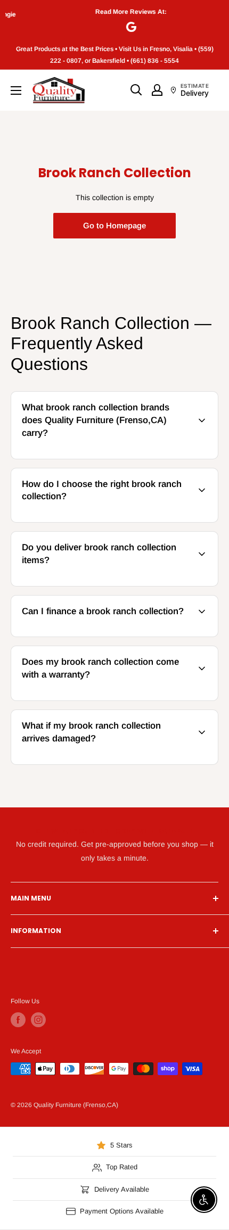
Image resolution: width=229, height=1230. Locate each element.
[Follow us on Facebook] (18, 1019)
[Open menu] (16, 90)
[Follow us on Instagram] (38, 1019)
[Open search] (136, 90)
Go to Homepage (114, 225)
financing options (97, 635)
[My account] (157, 90)
